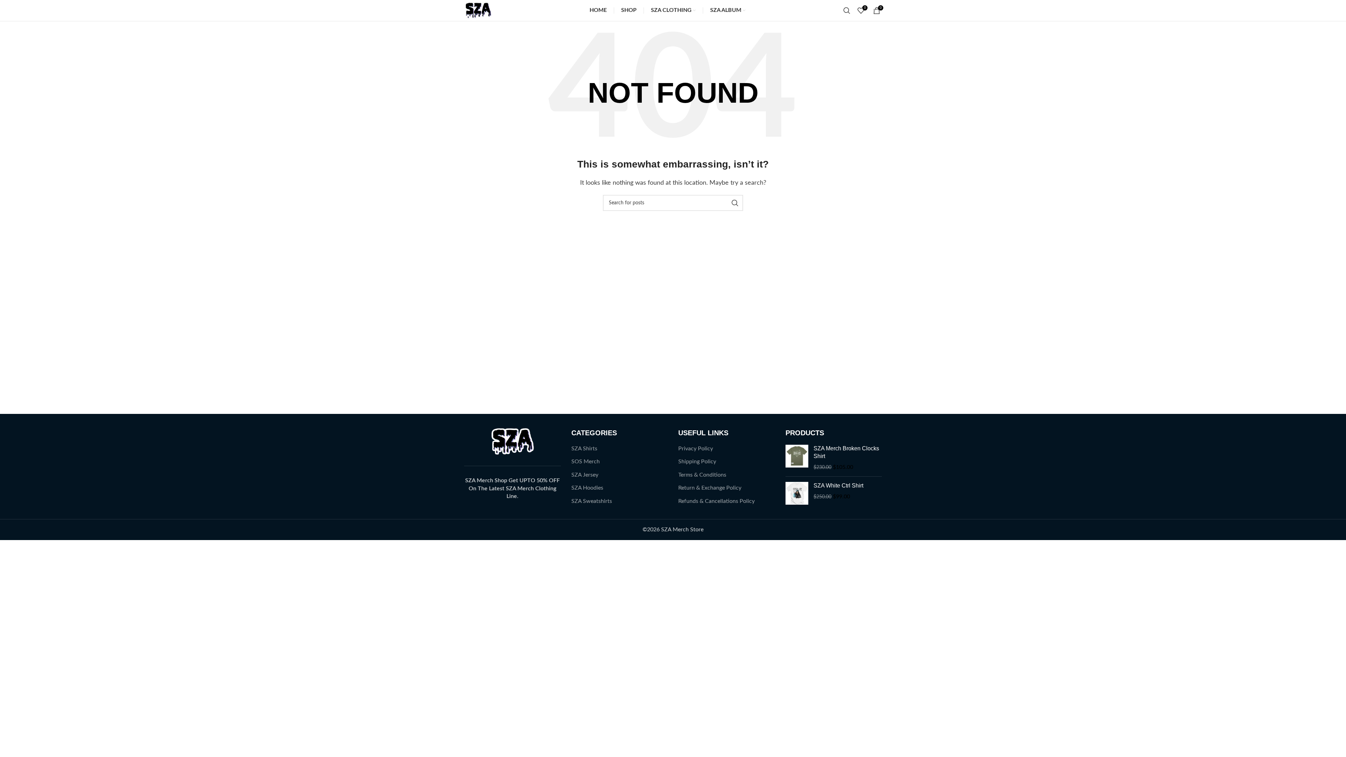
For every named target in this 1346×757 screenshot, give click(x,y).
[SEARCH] (735, 203)
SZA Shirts (584, 448)
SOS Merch (585, 461)
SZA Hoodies (587, 488)
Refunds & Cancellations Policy (716, 501)
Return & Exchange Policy (709, 488)
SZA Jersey (584, 475)
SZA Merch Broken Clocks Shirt (846, 452)
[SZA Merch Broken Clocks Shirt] (797, 458)
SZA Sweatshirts (591, 501)
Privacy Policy (695, 448)
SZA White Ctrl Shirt (838, 486)
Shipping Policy (697, 461)
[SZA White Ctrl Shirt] (797, 493)
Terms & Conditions (702, 475)
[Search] (847, 11)
